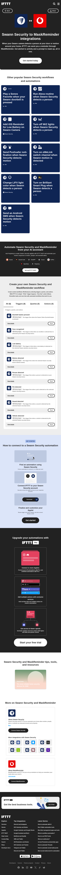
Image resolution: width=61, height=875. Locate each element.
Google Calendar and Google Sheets (24, 830)
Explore (4, 821)
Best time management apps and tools (49, 830)
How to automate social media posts (48, 847)
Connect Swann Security (18, 730)
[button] (58, 4)
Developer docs (5, 847)
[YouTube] (31, 867)
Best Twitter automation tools (46, 827)
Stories (3, 827)
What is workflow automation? (46, 833)
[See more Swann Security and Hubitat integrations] (15, 750)
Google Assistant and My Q (21, 833)
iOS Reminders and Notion (21, 842)
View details (10, 323)
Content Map (5, 839)
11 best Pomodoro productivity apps (48, 842)
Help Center (4, 836)
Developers (12, 863)
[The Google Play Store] (36, 856)
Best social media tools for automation (49, 850)
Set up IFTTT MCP (30, 270)
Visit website (11, 776)
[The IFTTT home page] (5, 3)
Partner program (28, 863)
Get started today (30, 61)
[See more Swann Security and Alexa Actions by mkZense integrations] (30, 750)
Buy (9, 725)
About (49, 863)
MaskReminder (46, 34)
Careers (20, 863)
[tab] (8, 304)
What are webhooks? (44, 839)
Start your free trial (30, 642)
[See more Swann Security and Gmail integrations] (15, 742)
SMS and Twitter (18, 839)
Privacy (43, 863)
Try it (51, 323)
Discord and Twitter (19, 850)
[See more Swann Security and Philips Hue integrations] (45, 742)
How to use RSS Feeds (44, 836)
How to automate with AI (44, 824)
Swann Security (15, 34)
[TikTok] (39, 867)
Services (3, 824)
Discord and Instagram (20, 824)
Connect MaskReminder (18, 781)
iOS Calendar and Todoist (21, 845)
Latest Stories (43, 821)
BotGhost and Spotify (20, 836)
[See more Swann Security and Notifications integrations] (30, 742)
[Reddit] (44, 867)
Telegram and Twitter (20, 847)
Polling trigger (17, 317)
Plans (3, 845)
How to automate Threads (45, 845)
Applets (3, 830)
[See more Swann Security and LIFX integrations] (45, 750)
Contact (37, 863)
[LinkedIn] (22, 867)
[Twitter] (35, 867)
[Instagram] (27, 867)
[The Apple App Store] (25, 856)
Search (3, 842)
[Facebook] (18, 867)
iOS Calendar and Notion (21, 827)
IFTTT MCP (4, 833)
